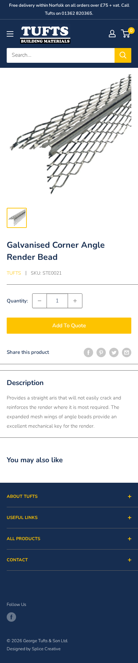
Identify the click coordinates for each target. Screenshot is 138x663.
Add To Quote (69, 325)
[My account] (112, 33)
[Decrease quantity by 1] (39, 301)
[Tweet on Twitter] (114, 352)
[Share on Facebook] (88, 352)
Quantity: (17, 300)
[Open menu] (10, 34)
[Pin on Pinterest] (101, 352)
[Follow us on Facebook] (11, 617)
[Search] (123, 55)
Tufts (14, 273)
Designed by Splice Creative (34, 649)
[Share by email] (126, 352)
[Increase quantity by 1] (75, 301)
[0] (126, 34)
